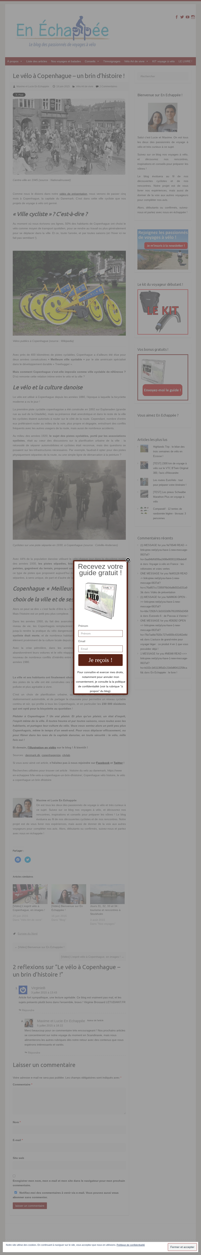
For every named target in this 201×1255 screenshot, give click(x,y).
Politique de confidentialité (131, 1245)
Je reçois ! (100, 660)
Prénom (83, 625)
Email (81, 641)
